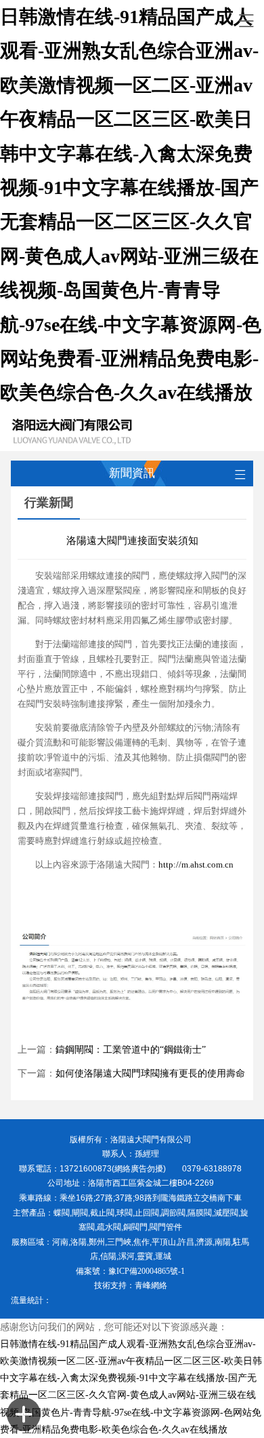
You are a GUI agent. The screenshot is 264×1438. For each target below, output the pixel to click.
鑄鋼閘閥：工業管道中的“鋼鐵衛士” (131, 1050)
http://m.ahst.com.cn (196, 864)
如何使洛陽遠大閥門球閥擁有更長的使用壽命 (150, 1073)
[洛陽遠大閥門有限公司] (120, 430)
